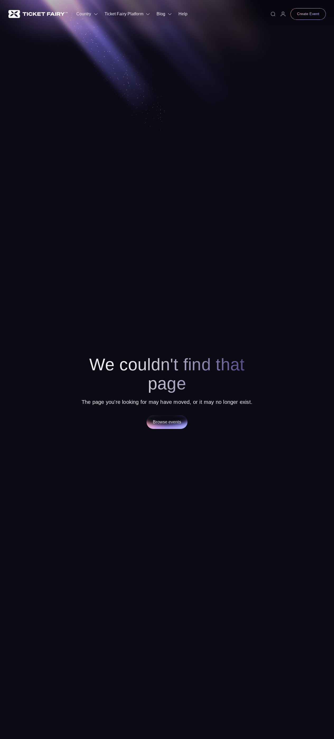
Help (182, 14)
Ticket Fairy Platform (124, 14)
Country (83, 14)
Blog (161, 14)
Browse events (167, 422)
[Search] (273, 14)
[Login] (283, 14)
